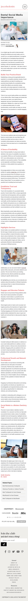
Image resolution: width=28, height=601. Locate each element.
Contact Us (14, 565)
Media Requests (14, 569)
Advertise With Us (14, 567)
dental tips (14, 172)
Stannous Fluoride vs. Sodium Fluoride (13, 489)
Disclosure (14, 580)
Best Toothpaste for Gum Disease (12, 492)
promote (24, 268)
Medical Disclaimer (14, 573)
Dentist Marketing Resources (14, 590)
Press (14, 582)
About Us (14, 563)
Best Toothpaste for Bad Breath (11, 498)
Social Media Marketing (14, 588)
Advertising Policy (14, 571)
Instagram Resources (14, 592)
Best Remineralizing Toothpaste (11, 486)
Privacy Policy (14, 578)
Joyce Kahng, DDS (10, 46)
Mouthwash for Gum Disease (10, 495)
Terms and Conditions (14, 575)
